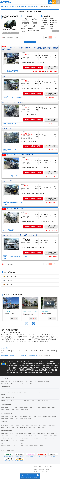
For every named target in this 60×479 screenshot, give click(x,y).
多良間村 (8, 440)
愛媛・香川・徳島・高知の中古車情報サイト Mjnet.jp (32, 445)
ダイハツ (26, 381)
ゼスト (12, 362)
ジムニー (30, 392)
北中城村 (17, 409)
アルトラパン (20, 392)
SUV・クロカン (27, 400)
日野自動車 (40, 381)
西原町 (6, 407)
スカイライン (4, 389)
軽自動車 (29, 365)
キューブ (49, 389)
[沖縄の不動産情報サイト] (30, 454)
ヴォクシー (49, 392)
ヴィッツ (54, 389)
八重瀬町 (49, 407)
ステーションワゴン (36, 400)
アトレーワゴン (37, 392)
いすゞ (35, 381)
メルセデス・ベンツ (5, 383)
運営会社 (35, 466)
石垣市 (12, 440)
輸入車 (52, 363)
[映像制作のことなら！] (19, 454)
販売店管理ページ (37, 471)
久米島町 (41, 438)
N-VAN (47, 350)
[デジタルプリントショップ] (8, 459)
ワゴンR (10, 389)
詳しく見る (55, 31)
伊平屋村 (7, 438)
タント (25, 392)
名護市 (22, 409)
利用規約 (35, 469)
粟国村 (21, 438)
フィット (27, 350)
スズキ (31, 381)
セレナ (9, 392)
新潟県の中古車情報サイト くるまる (8, 445)
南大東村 (52, 438)
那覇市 (16, 407)
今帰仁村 (39, 427)
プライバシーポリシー (49, 466)
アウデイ (26, 383)
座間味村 (31, 438)
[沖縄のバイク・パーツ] (42, 454)
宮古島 (43, 427)
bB (6, 392)
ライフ (2, 352)
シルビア (14, 392)
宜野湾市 (11, 407)
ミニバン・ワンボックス (11, 400)
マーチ (2, 392)
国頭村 (52, 433)
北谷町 (30, 407)
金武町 (29, 418)
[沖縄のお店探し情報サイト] (8, 454)
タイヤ (21, 370)
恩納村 (29, 433)
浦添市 (35, 407)
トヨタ (2, 381)
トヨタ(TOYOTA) (30, 363)
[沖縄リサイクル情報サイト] (19, 459)
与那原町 (7, 409)
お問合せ (40, 466)
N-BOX (2, 350)
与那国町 (22, 440)
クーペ (43, 400)
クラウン (43, 392)
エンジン (27, 370)
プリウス (18, 367)
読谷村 (2, 409)
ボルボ (31, 383)
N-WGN (8, 350)
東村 (56, 433)
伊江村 (17, 438)
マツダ (14, 381)
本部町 (29, 427)
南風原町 (44, 407)
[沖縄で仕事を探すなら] (53, 454)
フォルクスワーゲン (19, 383)
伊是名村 (12, 438)
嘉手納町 (12, 409)
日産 (37, 363)
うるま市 (21, 407)
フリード (14, 350)
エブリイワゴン (25, 389)
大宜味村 (48, 433)
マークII (31, 389)
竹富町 (17, 440)
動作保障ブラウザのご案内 (44, 469)
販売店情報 (15, 372)
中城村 (39, 407)
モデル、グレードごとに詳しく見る (10, 32)
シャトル (53, 350)
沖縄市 (2, 407)
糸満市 (53, 407)
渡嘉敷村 (26, 438)
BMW (12, 383)
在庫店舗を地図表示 (31, 42)
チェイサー (3, 394)
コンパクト (20, 400)
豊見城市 (26, 407)
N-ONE (41, 350)
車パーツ (34, 370)
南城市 (26, 409)
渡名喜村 (36, 438)
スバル (21, 381)
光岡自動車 (46, 381)
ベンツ (46, 363)
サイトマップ (44, 471)
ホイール (16, 370)
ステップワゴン (34, 350)
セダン (47, 400)
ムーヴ (14, 389)
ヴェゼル (20, 350)
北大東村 (47, 438)
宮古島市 (3, 440)
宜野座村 (30, 436)
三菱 (18, 381)
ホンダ (16, 362)
